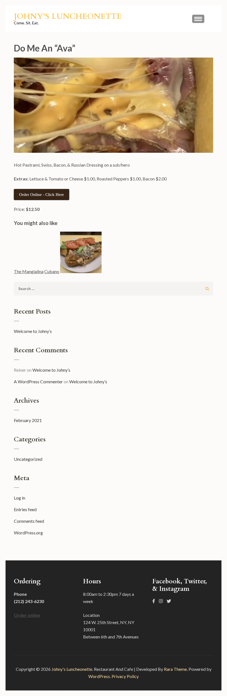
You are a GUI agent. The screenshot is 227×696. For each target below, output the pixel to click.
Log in (19, 497)
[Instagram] (161, 601)
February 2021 (28, 420)
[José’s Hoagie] (81, 253)
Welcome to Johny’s (33, 331)
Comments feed (29, 521)
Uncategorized (28, 459)
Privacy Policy (125, 676)
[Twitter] (169, 601)
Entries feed (25, 509)
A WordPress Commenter (38, 381)
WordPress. (99, 676)
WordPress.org (28, 532)
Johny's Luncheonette (68, 16)
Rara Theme (175, 669)
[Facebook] (153, 601)
